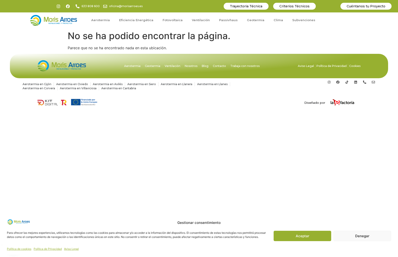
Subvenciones (303, 20)
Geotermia (255, 20)
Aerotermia (100, 20)
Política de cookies (19, 249)
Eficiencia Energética (136, 20)
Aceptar (302, 236)
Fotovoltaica (173, 20)
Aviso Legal (71, 249)
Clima (278, 20)
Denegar (362, 236)
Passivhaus (228, 20)
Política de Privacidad (48, 249)
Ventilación (201, 20)
